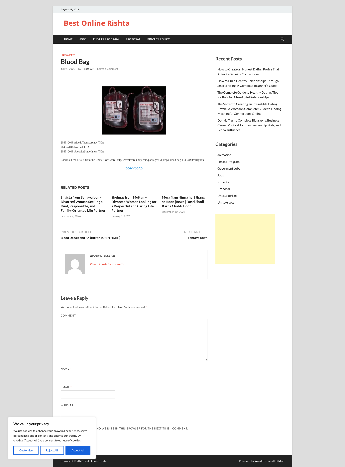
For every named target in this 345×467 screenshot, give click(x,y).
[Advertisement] (245, 239)
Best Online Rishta (97, 23)
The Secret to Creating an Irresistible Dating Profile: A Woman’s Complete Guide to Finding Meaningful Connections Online (249, 108)
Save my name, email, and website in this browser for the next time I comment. (124, 428)
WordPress (262, 461)
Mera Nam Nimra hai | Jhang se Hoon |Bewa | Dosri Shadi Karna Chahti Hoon (183, 201)
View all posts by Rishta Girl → (109, 264)
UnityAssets (68, 55)
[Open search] (282, 39)
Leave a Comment (107, 68)
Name (66, 368)
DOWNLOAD (134, 168)
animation (224, 155)
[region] (52, 438)
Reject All (52, 450)
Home (68, 39)
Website (67, 405)
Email (66, 387)
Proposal (133, 39)
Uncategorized (227, 195)
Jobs (82, 39)
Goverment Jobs (228, 168)
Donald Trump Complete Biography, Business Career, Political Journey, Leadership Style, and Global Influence (249, 125)
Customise (26, 450)
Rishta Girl (88, 68)
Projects (223, 182)
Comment (69, 315)
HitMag (279, 461)
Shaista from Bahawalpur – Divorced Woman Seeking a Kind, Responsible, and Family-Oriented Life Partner (83, 204)
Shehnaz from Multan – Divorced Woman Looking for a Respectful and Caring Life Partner (134, 204)
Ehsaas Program (106, 39)
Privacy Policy (158, 39)
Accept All (77, 450)
